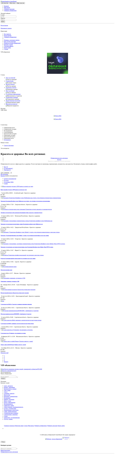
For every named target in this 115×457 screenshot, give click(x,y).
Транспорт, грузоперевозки (12, 417)
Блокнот (6, 6)
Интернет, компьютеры (10, 396)
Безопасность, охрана (10, 389)
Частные (7, 170)
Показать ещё (4, 353)
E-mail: (3, 15)
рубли (6, 180)
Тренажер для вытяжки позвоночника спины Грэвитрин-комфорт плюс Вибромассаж (22, 224)
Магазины (7, 7)
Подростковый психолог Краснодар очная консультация (15, 292)
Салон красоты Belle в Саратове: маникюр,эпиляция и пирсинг (16, 304)
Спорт (6, 416)
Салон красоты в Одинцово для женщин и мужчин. (13, 333)
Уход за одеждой (10, 77)
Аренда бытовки (9, 145)
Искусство (7, 395)
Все (6, 167)
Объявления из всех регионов (9, 452)
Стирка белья (9, 81)
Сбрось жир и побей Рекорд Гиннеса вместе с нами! (13, 344)
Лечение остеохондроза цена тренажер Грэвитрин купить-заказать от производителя (21, 212)
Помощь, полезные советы (11, 40)
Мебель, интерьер (9, 399)
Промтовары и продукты (11, 410)
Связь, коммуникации (10, 411)
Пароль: (3, 18)
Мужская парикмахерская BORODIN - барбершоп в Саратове (16, 314)
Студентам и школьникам (13, 94)
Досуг (5, 392)
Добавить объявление (10, 10)
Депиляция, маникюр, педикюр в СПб (10, 281)
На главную (7, 34)
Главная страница (9, 425)
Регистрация (4, 25)
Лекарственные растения (13, 100)
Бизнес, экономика (9, 387)
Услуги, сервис (8, 419)
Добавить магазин (9, 9)
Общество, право (9, 405)
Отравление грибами (12, 97)
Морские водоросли (11, 104)
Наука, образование (9, 402)
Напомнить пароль (6, 28)
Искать (3, 378)
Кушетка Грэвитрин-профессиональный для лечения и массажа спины (18, 258)
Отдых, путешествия (10, 408)
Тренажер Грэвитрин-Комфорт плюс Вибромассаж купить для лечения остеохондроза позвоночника (25, 201)
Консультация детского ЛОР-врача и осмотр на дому (14, 189)
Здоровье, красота (9, 393)
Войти (2, 21)
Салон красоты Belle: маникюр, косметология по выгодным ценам (17, 323)
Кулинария (7, 398)
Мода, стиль (7, 401)
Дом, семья (7, 390)
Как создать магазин (10, 41)
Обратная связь (19, 425)
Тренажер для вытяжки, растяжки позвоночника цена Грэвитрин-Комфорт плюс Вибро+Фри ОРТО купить (27, 247)
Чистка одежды (10, 84)
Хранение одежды (11, 87)
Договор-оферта (8, 46)
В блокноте (7, 139)
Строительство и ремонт (11, 413)
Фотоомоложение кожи (6, 270)
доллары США (9, 182)
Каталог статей (8, 44)
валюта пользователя (10, 178)
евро (6, 183)
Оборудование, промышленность (13, 407)
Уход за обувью (10, 91)
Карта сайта (7, 47)
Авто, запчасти (8, 386)
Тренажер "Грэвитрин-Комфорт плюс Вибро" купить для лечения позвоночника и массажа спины (25, 235)
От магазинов (8, 168)
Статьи (6, 49)
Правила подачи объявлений (12, 43)
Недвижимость (8, 404)
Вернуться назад (5, 450)
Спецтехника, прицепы (11, 414)
